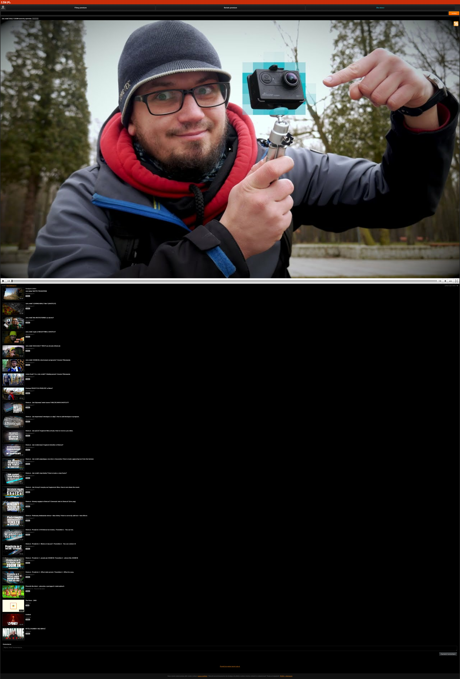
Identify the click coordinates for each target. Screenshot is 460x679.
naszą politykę (202, 676)
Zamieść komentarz (448, 654)
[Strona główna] (6, 2)
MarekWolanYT (11, 285)
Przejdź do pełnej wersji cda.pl (230, 666)
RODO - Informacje (286, 676)
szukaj (454, 13)
